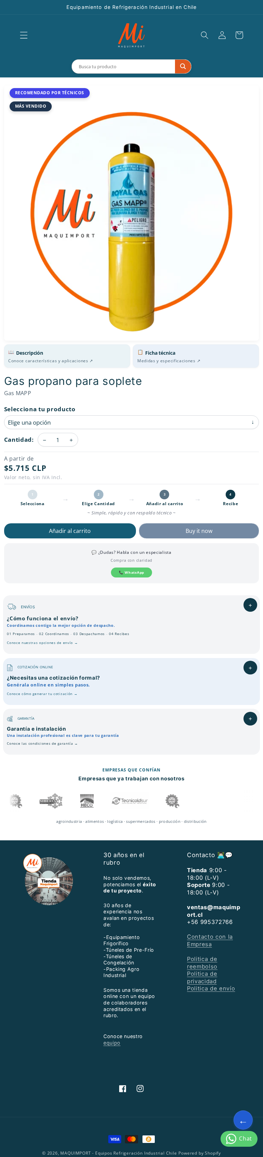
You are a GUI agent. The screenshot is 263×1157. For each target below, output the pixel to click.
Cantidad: (19, 439)
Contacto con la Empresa (210, 940)
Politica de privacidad (202, 977)
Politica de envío (211, 988)
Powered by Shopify (199, 1153)
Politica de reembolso (202, 962)
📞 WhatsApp (131, 572)
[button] (24, 35)
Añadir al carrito (70, 531)
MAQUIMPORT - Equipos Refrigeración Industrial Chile (118, 1153)
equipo (112, 1043)
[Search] (183, 66)
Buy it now (199, 531)
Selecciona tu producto (40, 409)
